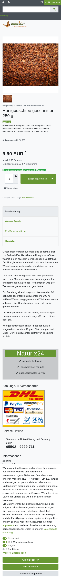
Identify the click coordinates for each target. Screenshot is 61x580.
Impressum (9, 525)
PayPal (11, 545)
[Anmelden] (3, 2)
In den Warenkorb (37, 178)
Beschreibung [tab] (12, 211)
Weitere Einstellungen (14, 552)
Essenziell (13, 538)
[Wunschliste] (41, 2)
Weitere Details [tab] (13, 221)
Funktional (13, 549)
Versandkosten (28, 198)
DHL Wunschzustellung (20, 542)
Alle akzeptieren (30, 559)
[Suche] (54, 9)
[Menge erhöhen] (15, 176)
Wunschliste (12, 188)
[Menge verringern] (15, 181)
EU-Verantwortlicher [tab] (15, 231)
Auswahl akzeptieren (30, 573)
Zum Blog (4, 15)
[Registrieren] (9, 2)
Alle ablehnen (30, 566)
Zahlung (7, 460)
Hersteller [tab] (10, 241)
